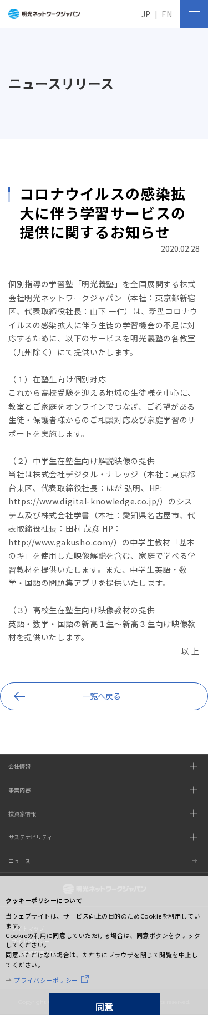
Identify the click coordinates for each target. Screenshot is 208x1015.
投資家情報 (22, 813)
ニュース (19, 860)
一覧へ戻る (101, 695)
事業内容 (19, 790)
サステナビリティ (30, 837)
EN (166, 13)
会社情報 (19, 766)
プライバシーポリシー (46, 980)
